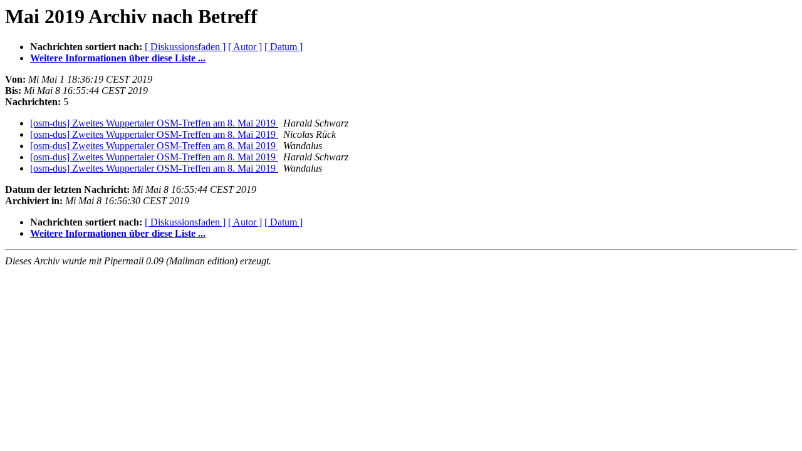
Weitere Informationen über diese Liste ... (118, 58)
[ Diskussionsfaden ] (185, 46)
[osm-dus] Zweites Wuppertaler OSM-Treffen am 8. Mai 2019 (154, 123)
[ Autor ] (245, 46)
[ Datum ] (283, 46)
